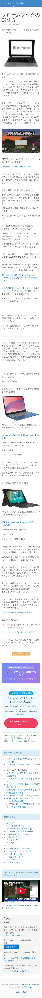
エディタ (10, 843)
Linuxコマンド (12, 862)
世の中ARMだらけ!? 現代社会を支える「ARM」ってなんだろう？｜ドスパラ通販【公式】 (20, 278)
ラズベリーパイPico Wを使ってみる (17, 612)
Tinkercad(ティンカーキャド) (19, 834)
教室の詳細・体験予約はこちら (21, 722)
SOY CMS (28, 987)
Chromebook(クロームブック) (19, 848)
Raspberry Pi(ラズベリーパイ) (19, 828)
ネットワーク (12, 859)
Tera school (17, 741)
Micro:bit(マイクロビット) (17, 826)
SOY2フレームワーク (13, 935)
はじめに (10, 823)
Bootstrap (26, 984)
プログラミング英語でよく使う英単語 (22, 795)
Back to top (21, 992)
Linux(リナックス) (14, 854)
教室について (11, 947)
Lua (8, 845)
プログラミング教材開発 (14, 3)
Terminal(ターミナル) (15, 857)
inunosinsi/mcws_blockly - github (23, 905)
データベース (12, 840)
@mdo (37, 984)
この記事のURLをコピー (21, 654)
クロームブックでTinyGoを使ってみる (18, 632)
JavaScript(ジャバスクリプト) (19, 851)
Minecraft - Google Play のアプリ (16, 166)
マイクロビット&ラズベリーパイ (20, 831)
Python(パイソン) (13, 837)
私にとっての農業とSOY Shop (16, 971)
